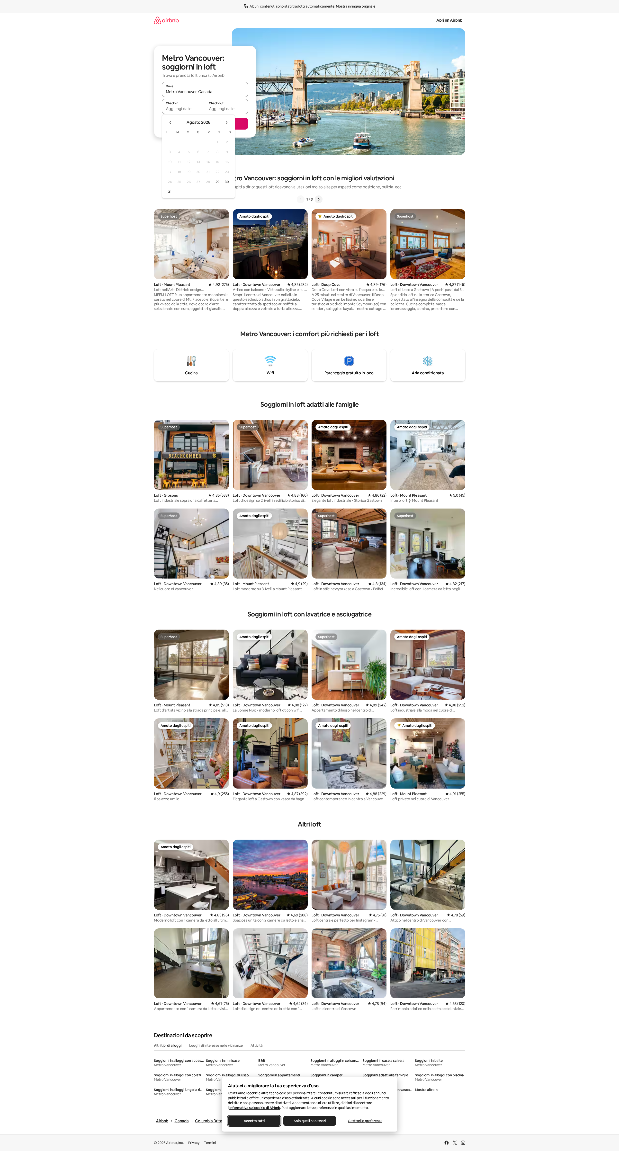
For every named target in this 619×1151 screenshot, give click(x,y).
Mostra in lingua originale (355, 6)
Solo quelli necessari (309, 1121)
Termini (210, 1143)
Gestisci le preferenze (365, 1121)
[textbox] (183, 109)
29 (217, 182)
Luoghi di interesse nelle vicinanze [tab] (216, 1045)
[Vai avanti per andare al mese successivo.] (226, 122)
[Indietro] (301, 199)
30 (227, 182)
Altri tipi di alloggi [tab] (167, 1045)
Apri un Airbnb (449, 20)
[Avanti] (319, 199)
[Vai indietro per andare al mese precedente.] (170, 122)
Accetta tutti (254, 1121)
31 (169, 192)
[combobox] (205, 92)
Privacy (193, 1143)
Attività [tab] (257, 1045)
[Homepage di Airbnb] (166, 20)
